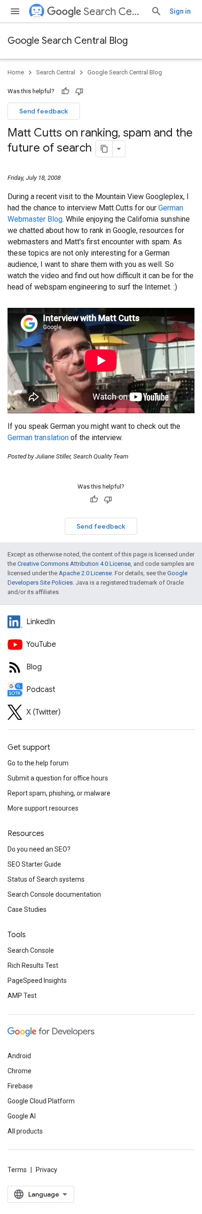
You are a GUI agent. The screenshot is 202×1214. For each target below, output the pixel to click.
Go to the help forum (38, 763)
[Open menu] (15, 11)
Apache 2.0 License (85, 573)
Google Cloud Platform (41, 1101)
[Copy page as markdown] (104, 149)
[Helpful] (65, 91)
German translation (38, 437)
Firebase (20, 1086)
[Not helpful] (79, 91)
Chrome (19, 1071)
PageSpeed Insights (37, 980)
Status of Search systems (46, 879)
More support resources (43, 808)
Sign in (180, 11)
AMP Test (22, 995)
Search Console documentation (54, 894)
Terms (17, 1170)
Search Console (31, 950)
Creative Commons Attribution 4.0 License (74, 563)
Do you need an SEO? (39, 849)
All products (25, 1131)
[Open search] (156, 11)
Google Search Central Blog (68, 41)
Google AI (22, 1116)
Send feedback (43, 111)
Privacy (46, 1170)
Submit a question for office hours (58, 778)
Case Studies (27, 909)
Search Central (113, 11)
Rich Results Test (33, 965)
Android (19, 1056)
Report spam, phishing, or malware (59, 793)
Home (16, 72)
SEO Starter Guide (34, 864)
